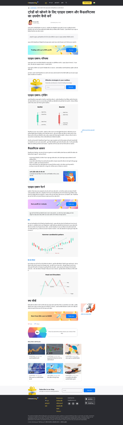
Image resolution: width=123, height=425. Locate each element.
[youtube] (77, 403)
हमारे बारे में (57, 3)
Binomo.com (59, 398)
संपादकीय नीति (59, 406)
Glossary (58, 411)
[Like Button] (29, 324)
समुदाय (58, 408)
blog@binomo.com (72, 400)
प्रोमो (62, 3)
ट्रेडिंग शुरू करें (59, 403)
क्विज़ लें (31, 179)
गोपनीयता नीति (59, 400)
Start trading (87, 2)
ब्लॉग (46, 3)
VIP (52, 3)
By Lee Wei (36, 21)
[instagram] (73, 403)
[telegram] (69, 403)
